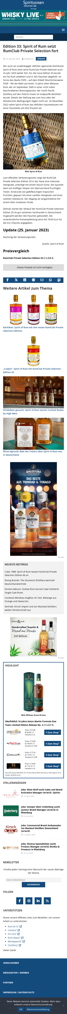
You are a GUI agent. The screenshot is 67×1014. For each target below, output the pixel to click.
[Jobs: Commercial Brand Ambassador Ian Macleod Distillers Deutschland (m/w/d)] (11, 829)
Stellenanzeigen (14, 783)
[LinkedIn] (38, 900)
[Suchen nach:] (33, 36)
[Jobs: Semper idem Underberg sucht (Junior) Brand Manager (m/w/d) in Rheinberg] (11, 810)
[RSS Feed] (47, 900)
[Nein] (63, 1005)
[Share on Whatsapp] (50, 280)
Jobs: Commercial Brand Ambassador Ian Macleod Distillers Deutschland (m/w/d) (41, 828)
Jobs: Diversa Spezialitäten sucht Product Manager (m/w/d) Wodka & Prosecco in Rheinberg (40, 846)
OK (20, 1009)
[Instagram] (28, 900)
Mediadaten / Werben (16, 972)
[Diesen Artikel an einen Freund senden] (42, 280)
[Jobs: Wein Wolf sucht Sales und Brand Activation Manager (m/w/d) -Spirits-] (11, 793)
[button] (62, 29)
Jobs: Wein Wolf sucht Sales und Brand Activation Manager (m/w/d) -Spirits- (41, 791)
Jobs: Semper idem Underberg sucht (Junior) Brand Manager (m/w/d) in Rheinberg (40, 809)
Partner (8, 982)
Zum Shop (53, 732)
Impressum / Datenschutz (18, 992)
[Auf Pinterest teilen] (33, 280)
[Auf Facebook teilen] (7, 280)
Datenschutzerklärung (38, 1009)
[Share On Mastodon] (59, 280)
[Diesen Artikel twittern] (16, 280)
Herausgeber (11, 962)
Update (41, 58)
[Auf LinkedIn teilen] (24, 280)
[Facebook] (19, 900)
